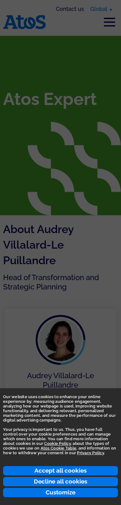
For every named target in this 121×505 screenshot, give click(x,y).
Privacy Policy (90, 452)
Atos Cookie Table (58, 448)
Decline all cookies (60, 481)
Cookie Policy (57, 443)
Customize (60, 492)
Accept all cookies (60, 470)
